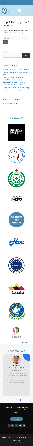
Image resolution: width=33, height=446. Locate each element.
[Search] (5, 42)
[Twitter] (12, 425)
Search (5, 52)
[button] (5, 2)
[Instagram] (24, 425)
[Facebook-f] (9, 425)
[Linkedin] (16, 425)
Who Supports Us (16, 118)
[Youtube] (20, 425)
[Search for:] (15, 38)
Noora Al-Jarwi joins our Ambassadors (16, 70)
